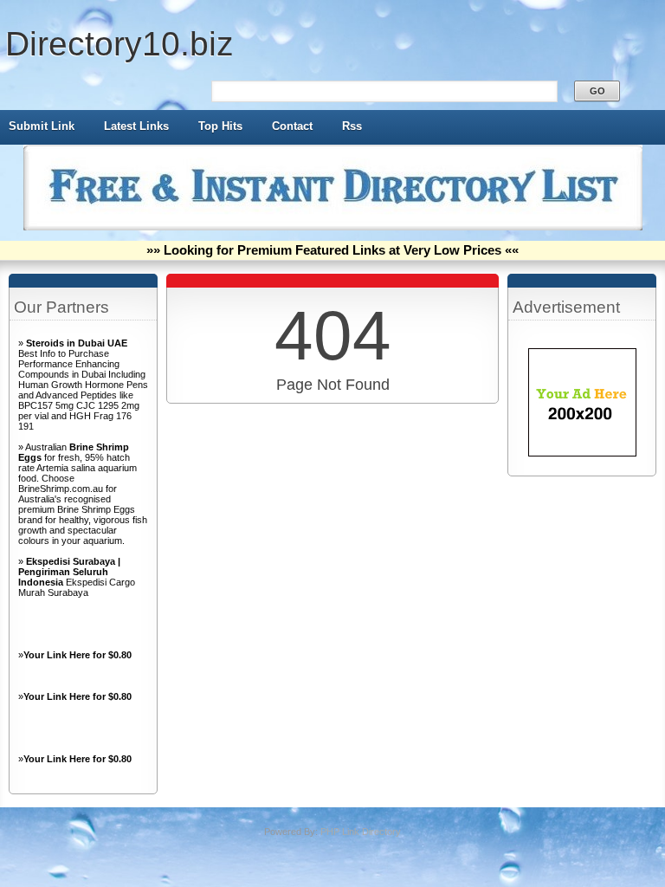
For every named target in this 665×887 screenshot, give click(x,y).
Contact (292, 126)
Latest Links (136, 126)
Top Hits (220, 126)
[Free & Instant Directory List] (332, 227)
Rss (352, 126)
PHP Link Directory (360, 831)
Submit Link (41, 126)
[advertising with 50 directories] (582, 453)
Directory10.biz (119, 43)
